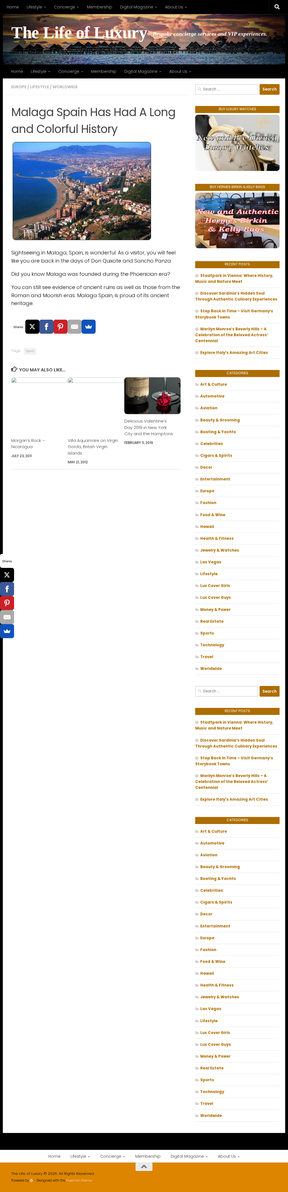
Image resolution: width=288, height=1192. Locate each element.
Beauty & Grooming (220, 420)
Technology (212, 645)
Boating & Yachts (218, 432)
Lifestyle (34, 7)
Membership (99, 7)
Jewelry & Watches (219, 550)
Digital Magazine (136, 7)
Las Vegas (210, 562)
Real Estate (212, 621)
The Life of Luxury (79, 32)
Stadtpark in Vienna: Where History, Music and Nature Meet (234, 278)
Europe (18, 87)
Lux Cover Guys (215, 597)
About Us (174, 7)
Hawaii (207, 526)
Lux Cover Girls (215, 585)
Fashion (208, 502)
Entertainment (215, 479)
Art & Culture (213, 384)
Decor (206, 467)
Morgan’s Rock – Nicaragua (28, 443)
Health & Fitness (217, 538)
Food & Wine (212, 515)
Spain (30, 351)
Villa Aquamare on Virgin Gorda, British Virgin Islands (93, 446)
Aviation (208, 408)
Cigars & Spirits (216, 455)
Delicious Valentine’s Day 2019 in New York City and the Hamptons (148, 427)
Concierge (64, 7)
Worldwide (65, 87)
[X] (32, 327)
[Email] (75, 327)
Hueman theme (79, 1180)
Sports (207, 633)
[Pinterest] (60, 327)
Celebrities (211, 443)
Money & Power (215, 609)
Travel (206, 657)
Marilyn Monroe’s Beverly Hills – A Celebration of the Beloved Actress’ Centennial (231, 335)
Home (13, 7)
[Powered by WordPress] (31, 1180)
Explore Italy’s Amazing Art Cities (234, 352)
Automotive (212, 396)
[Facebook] (46, 327)
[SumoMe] (89, 327)
